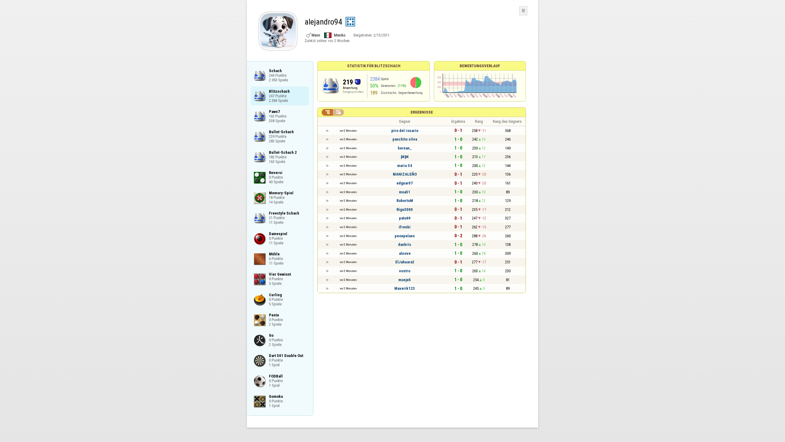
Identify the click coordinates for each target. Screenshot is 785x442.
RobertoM (404, 200)
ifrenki (405, 227)
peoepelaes (405, 236)
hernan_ (405, 148)
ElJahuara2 (404, 262)
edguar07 (404, 183)
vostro (404, 271)
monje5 (404, 279)
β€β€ (405, 156)
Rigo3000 (404, 209)
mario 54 (404, 165)
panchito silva (404, 139)
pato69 (405, 218)
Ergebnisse (422, 112)
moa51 (404, 192)
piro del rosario (404, 130)
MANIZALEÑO (405, 174)
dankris (404, 244)
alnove (405, 253)
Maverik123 (404, 288)
